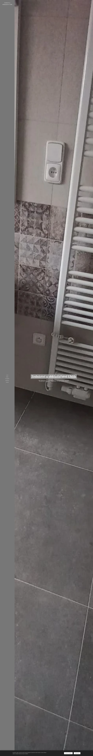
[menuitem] (7, 375)
